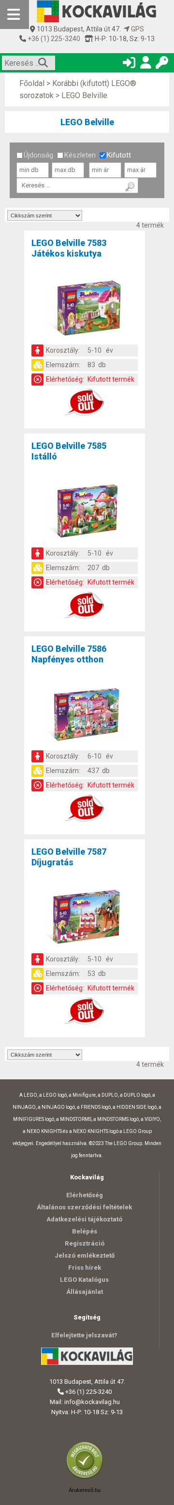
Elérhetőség (84, 1195)
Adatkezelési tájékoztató (84, 1219)
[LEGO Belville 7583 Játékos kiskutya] (84, 309)
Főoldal (31, 83)
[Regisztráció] (145, 64)
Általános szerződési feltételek (84, 1207)
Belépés (84, 1231)
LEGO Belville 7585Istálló (68, 451)
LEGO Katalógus (84, 1279)
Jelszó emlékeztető (85, 1255)
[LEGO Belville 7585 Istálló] (84, 512)
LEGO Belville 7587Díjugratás (68, 856)
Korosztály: (63, 350)
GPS (137, 29)
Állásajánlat (84, 1291)
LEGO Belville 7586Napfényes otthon (68, 654)
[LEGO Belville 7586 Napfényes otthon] (84, 715)
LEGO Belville (84, 95)
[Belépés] (129, 64)
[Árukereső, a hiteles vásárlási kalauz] (87, 1477)
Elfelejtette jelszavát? (84, 1335)
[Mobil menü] (14, 14)
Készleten (80, 155)
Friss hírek (84, 1267)
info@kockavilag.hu (92, 1401)
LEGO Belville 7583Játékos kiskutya (68, 248)
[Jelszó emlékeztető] (162, 64)
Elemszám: (63, 365)
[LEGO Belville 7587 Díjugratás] (84, 918)
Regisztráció (84, 1243)
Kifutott (119, 155)
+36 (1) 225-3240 (53, 39)
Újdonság (38, 155)
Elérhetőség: (65, 379)
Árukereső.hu (85, 1490)
